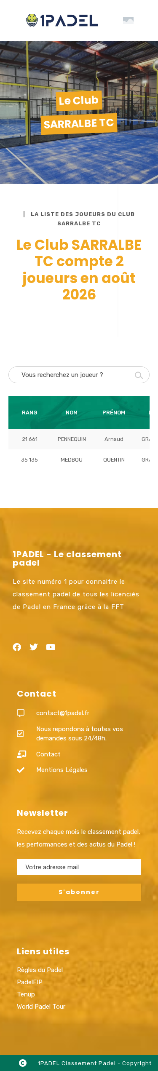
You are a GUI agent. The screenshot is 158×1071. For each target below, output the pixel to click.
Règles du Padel (40, 970)
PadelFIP (30, 982)
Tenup (26, 994)
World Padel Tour (41, 1006)
